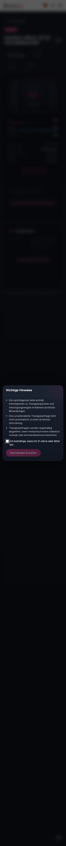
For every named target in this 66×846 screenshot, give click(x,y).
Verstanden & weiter (23, 453)
